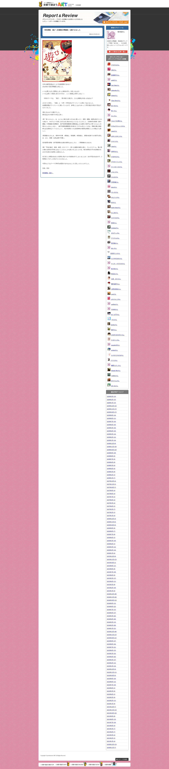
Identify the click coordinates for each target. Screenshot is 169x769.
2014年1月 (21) (111, 628)
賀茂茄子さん (115, 75)
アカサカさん (115, 65)
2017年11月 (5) (111, 484)
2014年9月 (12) (111, 603)
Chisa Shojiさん (115, 100)
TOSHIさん (114, 309)
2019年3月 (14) (111, 434)
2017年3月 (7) (111, 509)
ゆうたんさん (115, 381)
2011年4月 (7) (111, 732)
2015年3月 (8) (111, 584)
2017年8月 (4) (111, 493)
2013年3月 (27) (111, 660)
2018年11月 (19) (112, 446)
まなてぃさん (115, 233)
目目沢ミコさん (115, 253)
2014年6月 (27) (111, 613)
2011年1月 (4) (111, 741)
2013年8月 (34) (111, 644)
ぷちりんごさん (115, 299)
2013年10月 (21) (112, 638)
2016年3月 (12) (111, 547)
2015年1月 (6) (111, 591)
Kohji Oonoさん (115, 207)
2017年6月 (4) (111, 500)
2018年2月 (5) (111, 475)
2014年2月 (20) (111, 625)
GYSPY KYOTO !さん (117, 335)
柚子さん (114, 330)
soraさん (113, 294)
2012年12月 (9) (111, 669)
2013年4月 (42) (111, 656)
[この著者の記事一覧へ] (117, 52)
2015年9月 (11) (111, 566)
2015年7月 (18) (111, 572)
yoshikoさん (114, 375)
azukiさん (114, 80)
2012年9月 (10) (111, 678)
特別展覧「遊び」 (47, 173)
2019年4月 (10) (111, 431)
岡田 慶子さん (115, 284)
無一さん (114, 111)
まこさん (114, 116)
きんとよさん (115, 197)
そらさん (114, 319)
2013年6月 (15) (111, 650)
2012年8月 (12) (111, 681)
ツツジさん (114, 360)
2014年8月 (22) (111, 606)
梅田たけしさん (116, 365)
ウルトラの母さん (116, 121)
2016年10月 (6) (111, 525)
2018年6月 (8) (111, 462)
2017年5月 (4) (111, 503)
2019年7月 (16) (111, 421)
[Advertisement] (57, 192)
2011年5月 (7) (111, 729)
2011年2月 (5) (111, 738)
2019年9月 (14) (111, 415)
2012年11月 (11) (112, 672)
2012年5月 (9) (111, 691)
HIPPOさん (114, 151)
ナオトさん (114, 141)
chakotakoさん (115, 90)
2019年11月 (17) (112, 409)
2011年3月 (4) (111, 735)
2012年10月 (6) (111, 675)
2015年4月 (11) (111, 581)
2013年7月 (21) (111, 647)
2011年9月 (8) (111, 716)
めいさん (114, 248)
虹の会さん (114, 268)
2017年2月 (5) (111, 512)
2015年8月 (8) (111, 569)
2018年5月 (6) (111, 465)
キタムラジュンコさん (118, 126)
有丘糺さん (114, 274)
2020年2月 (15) (111, 399)
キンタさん (114, 192)
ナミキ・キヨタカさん (118, 263)
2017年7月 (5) (111, 497)
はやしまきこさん (116, 136)
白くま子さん (115, 314)
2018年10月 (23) (112, 450)
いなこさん (114, 172)
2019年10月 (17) (112, 412)
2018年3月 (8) (111, 471)
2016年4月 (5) (111, 544)
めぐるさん (114, 105)
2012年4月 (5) (111, 694)
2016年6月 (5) (111, 537)
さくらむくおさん (116, 167)
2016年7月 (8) (111, 534)
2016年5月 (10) (111, 540)
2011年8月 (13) (111, 719)
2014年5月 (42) (111, 616)
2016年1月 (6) (111, 553)
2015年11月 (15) (112, 559)
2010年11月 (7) (111, 747)
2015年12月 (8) (111, 556)
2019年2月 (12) (111, 437)
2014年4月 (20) (111, 619)
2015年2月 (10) (111, 587)
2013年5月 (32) (111, 653)
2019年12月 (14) (112, 406)
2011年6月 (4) (111, 725)
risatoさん (114, 131)
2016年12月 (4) (111, 518)
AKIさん (113, 70)
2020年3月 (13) (111, 396)
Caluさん (113, 146)
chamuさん (114, 95)
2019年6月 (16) (111, 424)
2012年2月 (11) (111, 700)
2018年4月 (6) (111, 468)
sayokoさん (114, 350)
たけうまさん (115, 218)
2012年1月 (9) (111, 703)
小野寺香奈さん (116, 289)
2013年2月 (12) (111, 663)
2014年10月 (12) (112, 600)
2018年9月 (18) (111, 453)
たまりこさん (115, 340)
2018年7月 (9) (111, 459)
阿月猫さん (114, 243)
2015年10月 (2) (111, 562)
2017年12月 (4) (111, 481)
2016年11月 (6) (111, 522)
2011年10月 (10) (112, 713)
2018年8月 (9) (111, 456)
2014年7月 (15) (111, 609)
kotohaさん (114, 325)
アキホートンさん (116, 162)
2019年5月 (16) (111, 428)
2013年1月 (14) (111, 666)
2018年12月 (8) (111, 443)
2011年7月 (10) (111, 722)
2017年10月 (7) (111, 487)
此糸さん (114, 223)
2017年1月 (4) (111, 515)
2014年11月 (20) (112, 597)
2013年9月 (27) (111, 641)
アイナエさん (115, 238)
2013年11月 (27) (112, 634)
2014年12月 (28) (112, 594)
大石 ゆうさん (116, 279)
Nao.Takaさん (115, 85)
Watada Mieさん (115, 370)
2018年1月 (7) (111, 478)
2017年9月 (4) (111, 490)
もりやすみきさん (116, 258)
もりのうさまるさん (117, 355)
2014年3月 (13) (111, 622)
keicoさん (114, 187)
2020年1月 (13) (111, 403)
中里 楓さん (114, 182)
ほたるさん (114, 386)
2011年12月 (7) (111, 707)
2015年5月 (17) (111, 578)
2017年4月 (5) (111, 506)
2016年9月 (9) (111, 528)
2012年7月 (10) (111, 685)
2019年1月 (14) (111, 440)
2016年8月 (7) (111, 531)
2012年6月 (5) (111, 688)
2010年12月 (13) (112, 744)
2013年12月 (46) (112, 631)
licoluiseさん (115, 228)
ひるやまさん (115, 156)
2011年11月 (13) (112, 710)
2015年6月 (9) (111, 575)
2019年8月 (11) (111, 418)
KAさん (113, 202)
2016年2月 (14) (111, 550)
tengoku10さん (115, 345)
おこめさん (114, 212)
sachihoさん (114, 304)
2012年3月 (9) (111, 697)
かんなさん (114, 177)
